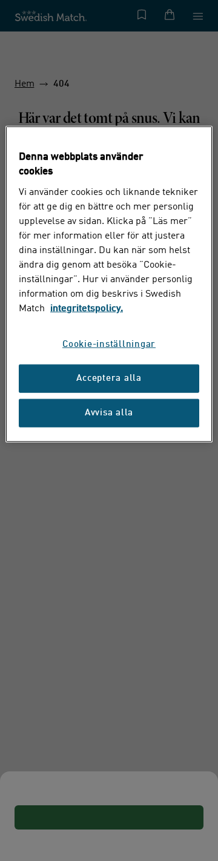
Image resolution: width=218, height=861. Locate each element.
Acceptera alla (109, 378)
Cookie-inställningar (109, 344)
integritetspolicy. (86, 309)
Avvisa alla (109, 413)
